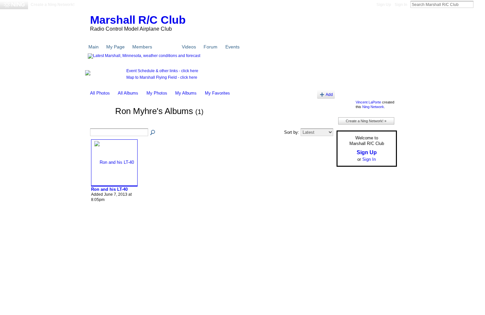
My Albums (186, 93)
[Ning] (14, 4)
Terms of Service (382, 229)
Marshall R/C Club (138, 20)
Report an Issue (348, 229)
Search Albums (153, 133)
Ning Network (373, 107)
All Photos (100, 93)
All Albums (128, 93)
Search (478, 4)
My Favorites (217, 93)
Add (329, 94)
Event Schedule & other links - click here (162, 71)
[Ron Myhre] (100, 123)
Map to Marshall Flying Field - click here (161, 77)
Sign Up (383, 4)
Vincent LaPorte (368, 102)
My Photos (156, 93)
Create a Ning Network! (53, 4)
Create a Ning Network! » (366, 121)
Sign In (401, 4)
